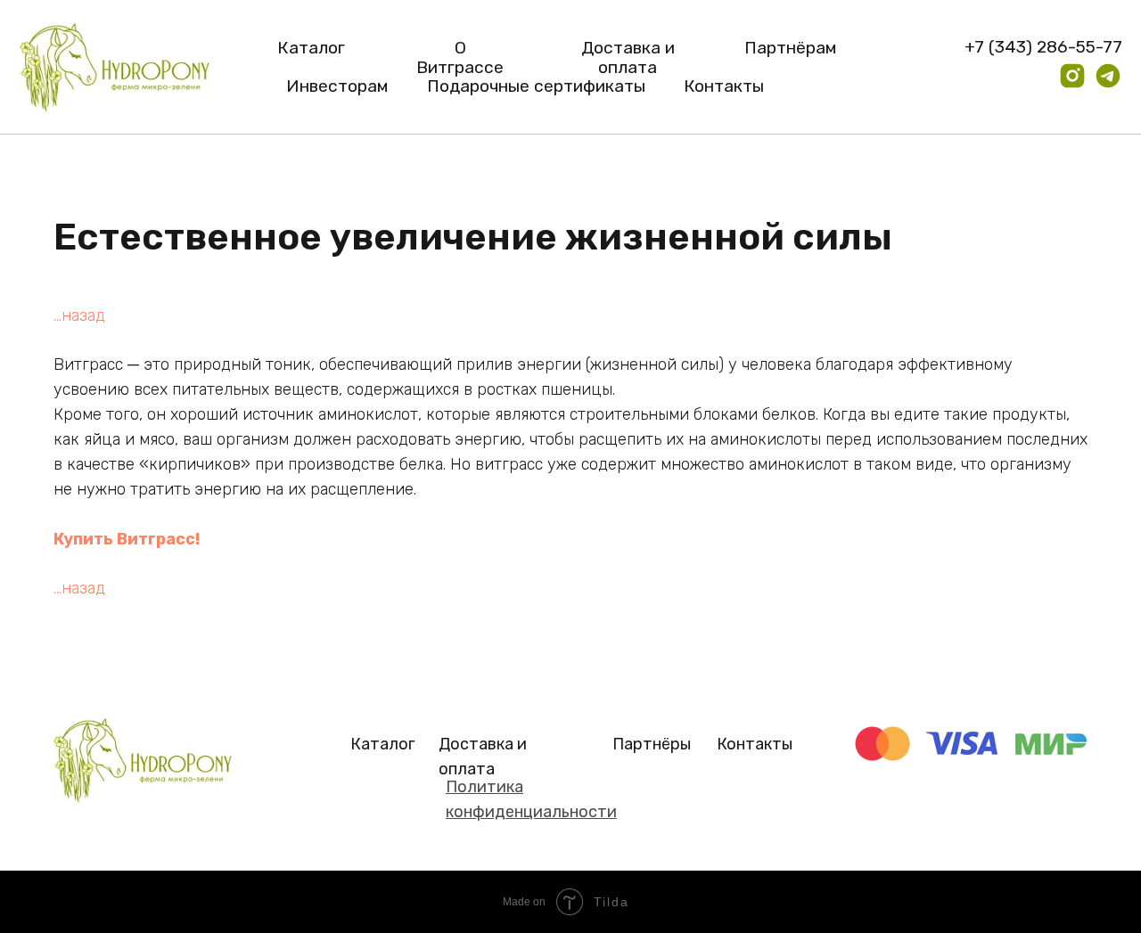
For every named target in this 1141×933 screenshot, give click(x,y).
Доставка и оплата (628, 57)
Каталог (311, 47)
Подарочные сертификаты (536, 86)
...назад (79, 315)
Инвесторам (337, 86)
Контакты (724, 86)
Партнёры (651, 744)
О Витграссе (460, 57)
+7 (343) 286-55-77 (1043, 47)
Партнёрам (790, 47)
